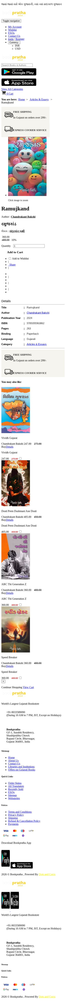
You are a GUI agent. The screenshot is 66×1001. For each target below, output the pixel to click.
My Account (14, 26)
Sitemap (12, 795)
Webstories (14, 798)
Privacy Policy (16, 814)
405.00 (27, 516)
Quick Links (6, 971)
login (11, 39)
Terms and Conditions (20, 811)
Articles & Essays (39, 99)
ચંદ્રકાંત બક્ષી (17, 231)
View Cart (28, 687)
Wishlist (12, 29)
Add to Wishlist (20, 258)
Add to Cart (14, 252)
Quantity (7, 245)
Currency (14, 42)
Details (9, 446)
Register (20, 39)
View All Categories (12, 89)
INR (17, 45)
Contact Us (14, 36)
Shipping (13, 818)
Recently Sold (15, 789)
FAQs (11, 32)
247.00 (27, 443)
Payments (13, 824)
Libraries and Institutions (21, 766)
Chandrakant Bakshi (23, 216)
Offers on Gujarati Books (21, 769)
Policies (4, 977)
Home (21, 99)
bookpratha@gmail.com (19, 722)
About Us (13, 760)
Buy (3, 446)
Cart (10, 93)
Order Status (14, 783)
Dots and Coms (47, 874)
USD (17, 48)
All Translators (16, 786)
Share (12, 264)
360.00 (27, 590)
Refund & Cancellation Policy (24, 821)
